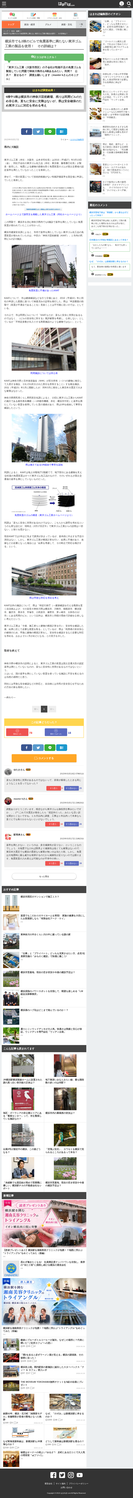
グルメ (48, 24)
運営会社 (48, 1483)
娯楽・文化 (66, 24)
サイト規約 (61, 1483)
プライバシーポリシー (78, 1483)
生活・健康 (15, 31)
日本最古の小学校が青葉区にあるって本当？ (108, 240)
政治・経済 (29, 24)
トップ (11, 24)
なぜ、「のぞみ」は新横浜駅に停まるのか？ (108, 261)
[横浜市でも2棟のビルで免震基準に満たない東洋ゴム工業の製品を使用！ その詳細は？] (61, 131)
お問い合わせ (66, 1487)
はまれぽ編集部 (77, 139)
